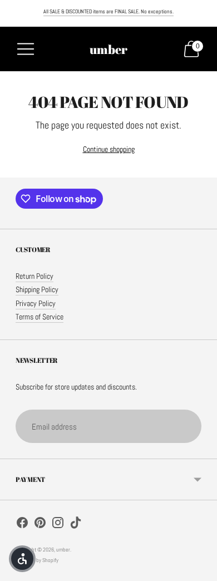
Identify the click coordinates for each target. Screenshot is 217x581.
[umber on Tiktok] (75, 524)
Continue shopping (109, 149)
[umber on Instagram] (58, 524)
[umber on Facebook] (22, 524)
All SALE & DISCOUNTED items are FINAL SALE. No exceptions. (108, 11)
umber (63, 549)
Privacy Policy (36, 303)
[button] (22, 558)
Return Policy (34, 276)
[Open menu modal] (25, 49)
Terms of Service (39, 317)
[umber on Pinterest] (40, 524)
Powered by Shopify (37, 560)
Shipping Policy (37, 289)
